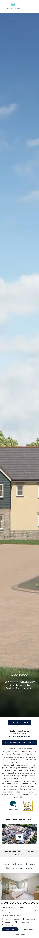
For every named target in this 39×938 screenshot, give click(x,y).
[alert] (19, 921)
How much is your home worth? (19, 743)
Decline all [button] (28, 929)
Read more (18, 915)
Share (25, 722)
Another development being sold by (19, 864)
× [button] (36, 906)
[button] (19, 934)
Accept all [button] (10, 929)
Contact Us (13, 722)
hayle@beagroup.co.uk (19, 736)
